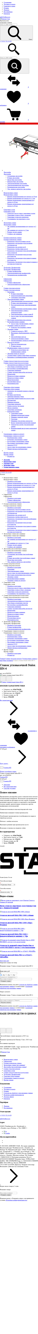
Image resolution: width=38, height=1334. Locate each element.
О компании (7, 2)
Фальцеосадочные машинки (16, 376)
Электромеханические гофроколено (18, 284)
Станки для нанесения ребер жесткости (19, 372)
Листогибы (7, 174)
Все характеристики (10, 786)
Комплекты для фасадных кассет (17, 249)
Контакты (7, 13)
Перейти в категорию (14, 481)
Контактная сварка (13, 411)
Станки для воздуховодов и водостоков (16, 363)
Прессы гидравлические (18, 344)
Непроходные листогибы (15, 181)
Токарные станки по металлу (16, 325)
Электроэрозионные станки (20, 338)
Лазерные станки (12, 329)
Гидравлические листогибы (16, 187)
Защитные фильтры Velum (15, 396)
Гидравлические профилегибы (17, 275)
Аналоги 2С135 (12, 445)
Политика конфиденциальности (14, 1095)
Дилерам (6, 10)
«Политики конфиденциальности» (16, 1200)
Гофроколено (8, 281)
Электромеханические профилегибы (19, 273)
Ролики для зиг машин (14, 232)
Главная (2, 659)
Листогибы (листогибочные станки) (15, 1067)
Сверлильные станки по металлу (14, 436)
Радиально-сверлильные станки (17, 439)
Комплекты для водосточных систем (18, 241)
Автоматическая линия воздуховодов (19, 365)
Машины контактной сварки (20, 415)
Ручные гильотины (17, 294)
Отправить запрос (6, 981)
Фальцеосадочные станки (15, 378)
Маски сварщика (12, 408)
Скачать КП (7, 768)
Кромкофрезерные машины (16, 322)
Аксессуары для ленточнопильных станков (21, 573)
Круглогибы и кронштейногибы (17, 368)
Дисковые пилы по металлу (16, 353)
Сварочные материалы (14, 410)
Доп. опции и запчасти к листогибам (19, 189)
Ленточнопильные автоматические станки (24, 301)
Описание (7, 785)
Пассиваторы (11, 400)
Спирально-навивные (14, 370)
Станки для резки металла (12, 290)
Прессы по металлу (13, 342)
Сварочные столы (9, 211)
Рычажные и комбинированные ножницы (20, 357)
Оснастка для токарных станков (21, 327)
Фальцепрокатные (13, 380)
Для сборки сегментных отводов (17, 367)
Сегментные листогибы (14, 176)
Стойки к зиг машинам (14, 234)
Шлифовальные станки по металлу (18, 348)
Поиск (30, 39)
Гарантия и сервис (9, 6)
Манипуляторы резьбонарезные (17, 449)
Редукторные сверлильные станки (18, 441)
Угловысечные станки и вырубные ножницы (21, 355)
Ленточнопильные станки (15, 299)
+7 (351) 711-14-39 (5, 41)
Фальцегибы (11, 374)
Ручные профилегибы (14, 271)
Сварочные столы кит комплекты (17, 217)
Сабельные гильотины (18, 297)
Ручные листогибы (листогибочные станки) (21, 558)
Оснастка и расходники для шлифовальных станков (19, 351)
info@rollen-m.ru (5, 17)
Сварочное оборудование (12, 389)
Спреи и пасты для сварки (15, 406)
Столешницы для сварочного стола (18, 219)
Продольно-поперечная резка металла (19, 320)
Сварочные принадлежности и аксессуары (20, 398)
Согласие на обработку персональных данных (18, 1093)
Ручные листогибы (13, 178)
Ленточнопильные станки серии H (22, 314)
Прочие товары (8, 454)
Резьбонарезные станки (14, 438)
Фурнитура (10, 456)
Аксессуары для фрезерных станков (22, 324)
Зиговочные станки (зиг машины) (14, 1065)
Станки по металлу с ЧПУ (19, 331)
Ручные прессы (16, 346)
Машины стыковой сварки (19, 417)
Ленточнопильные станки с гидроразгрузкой (19, 311)
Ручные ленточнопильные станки (21, 303)
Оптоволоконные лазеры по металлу (22, 340)
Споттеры (14, 419)
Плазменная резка (13, 383)
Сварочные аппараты (14, 404)
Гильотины (10, 292)
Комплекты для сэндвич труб (16, 247)
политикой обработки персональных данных (16, 987)
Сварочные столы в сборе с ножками (19, 215)
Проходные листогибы (14, 180)
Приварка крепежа (13, 402)
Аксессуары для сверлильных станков (19, 447)
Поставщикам (8, 12)
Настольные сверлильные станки (17, 443)
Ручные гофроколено (14, 282)
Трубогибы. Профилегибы (12, 269)
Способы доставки (9, 788)
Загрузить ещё (4, 961)
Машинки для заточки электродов (22, 421)
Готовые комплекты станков (12, 239)
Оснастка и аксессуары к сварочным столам (21, 213)
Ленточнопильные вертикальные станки (24, 309)
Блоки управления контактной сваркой (23, 423)
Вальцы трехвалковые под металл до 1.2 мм (21, 198)
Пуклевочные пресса (14, 381)
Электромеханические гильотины (21, 295)
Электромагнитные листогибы (17, 183)
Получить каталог (6, 1002)
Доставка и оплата (9, 4)
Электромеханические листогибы (18, 185)
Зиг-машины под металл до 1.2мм (18, 230)
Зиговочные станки (10, 224)
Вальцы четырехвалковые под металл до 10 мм (22, 196)
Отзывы (6, 8)
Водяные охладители (14, 395)
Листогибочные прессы (18, 337)
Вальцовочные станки (11, 195)
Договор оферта (9, 1097)
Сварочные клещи (17, 413)
